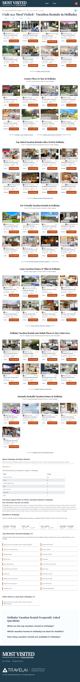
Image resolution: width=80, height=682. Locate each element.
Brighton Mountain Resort (11, 578)
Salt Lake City (6, 38)
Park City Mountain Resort (11, 549)
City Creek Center (47, 583)
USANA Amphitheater (48, 588)
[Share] (75, 10)
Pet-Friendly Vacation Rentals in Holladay (38, 261)
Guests (20, 18)
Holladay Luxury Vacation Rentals (24, 135)
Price (13, 18)
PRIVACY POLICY (17, 661)
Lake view (17, 502)
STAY (54, 3)
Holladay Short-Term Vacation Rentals (42, 452)
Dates (5, 18)
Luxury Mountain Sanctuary (30, 35)
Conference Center (47, 574)
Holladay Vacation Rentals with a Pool (43, 198)
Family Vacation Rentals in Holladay (40, 325)
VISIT (47, 3)
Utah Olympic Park (47, 578)
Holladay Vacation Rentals (43, 71)
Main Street (45, 569)
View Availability (14, 40)
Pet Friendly (9, 502)
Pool (3, 502)
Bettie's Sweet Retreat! (48, 249)
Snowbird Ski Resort (47, 544)
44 (48, 477)
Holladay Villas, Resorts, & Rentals (52, 135)
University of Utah (47, 554)
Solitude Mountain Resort (11, 569)
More (28, 18)
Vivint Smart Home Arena (49, 564)
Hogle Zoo (6, 574)
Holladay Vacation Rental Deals (42, 389)
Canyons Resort (46, 549)
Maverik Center (8, 588)
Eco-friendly (25, 502)
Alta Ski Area (7, 559)
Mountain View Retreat (67, 417)
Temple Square (8, 554)
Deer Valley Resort (9, 564)
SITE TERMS (6, 661)
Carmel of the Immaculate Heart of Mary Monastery (18, 544)
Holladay (12, 38)
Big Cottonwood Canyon (10, 583)
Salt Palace (45, 559)
